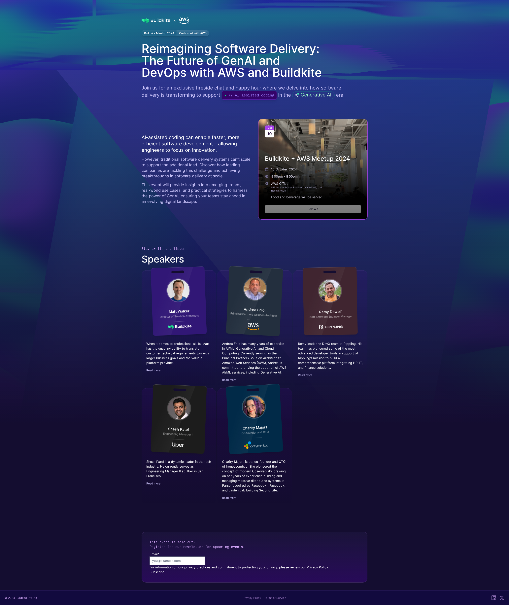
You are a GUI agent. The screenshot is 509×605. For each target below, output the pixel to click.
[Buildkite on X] (501, 597)
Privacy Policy (317, 567)
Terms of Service (275, 597)
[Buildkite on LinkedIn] (494, 597)
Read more (153, 370)
